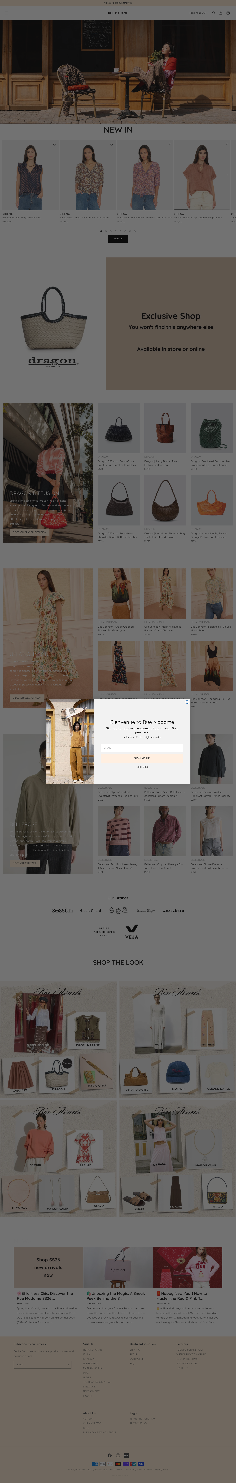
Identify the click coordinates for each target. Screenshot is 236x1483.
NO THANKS (142, 767)
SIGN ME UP (142, 758)
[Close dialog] (187, 702)
